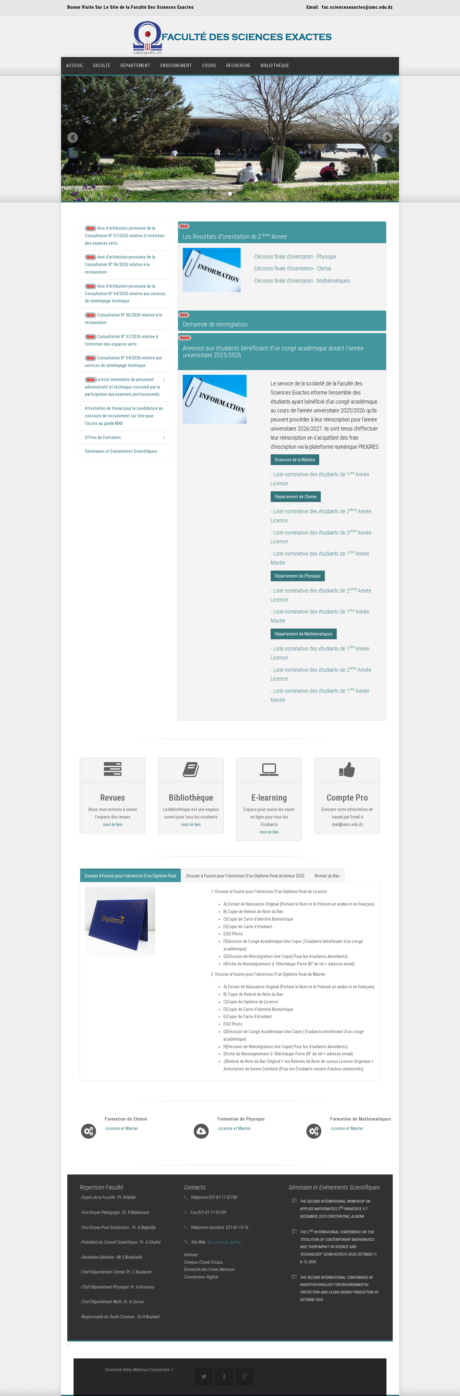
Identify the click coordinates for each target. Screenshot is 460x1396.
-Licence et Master (121, 1128)
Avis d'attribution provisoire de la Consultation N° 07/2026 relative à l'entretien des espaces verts (125, 236)
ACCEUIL (74, 65)
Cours (209, 65)
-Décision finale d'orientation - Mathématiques (301, 281)
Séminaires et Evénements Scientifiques (121, 451)
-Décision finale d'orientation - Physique (294, 256)
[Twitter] (203, 1376)
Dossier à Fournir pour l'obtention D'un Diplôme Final (130, 875)
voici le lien (112, 824)
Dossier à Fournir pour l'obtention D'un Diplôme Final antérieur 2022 (245, 875)
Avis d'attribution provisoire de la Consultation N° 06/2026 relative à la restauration (120, 264)
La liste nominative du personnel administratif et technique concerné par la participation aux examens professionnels (122, 387)
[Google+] (244, 1376)
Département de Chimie (296, 496)
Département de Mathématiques (304, 633)
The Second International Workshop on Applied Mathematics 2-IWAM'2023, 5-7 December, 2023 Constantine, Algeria (335, 1209)
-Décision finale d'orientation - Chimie (292, 268)
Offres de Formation (103, 437)
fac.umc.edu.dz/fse (224, 1242)
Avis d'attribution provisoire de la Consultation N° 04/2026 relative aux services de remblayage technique (125, 294)
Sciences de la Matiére (295, 460)
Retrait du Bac (327, 875)
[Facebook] (224, 1376)
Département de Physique (298, 575)
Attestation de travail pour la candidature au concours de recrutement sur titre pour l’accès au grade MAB (124, 416)
